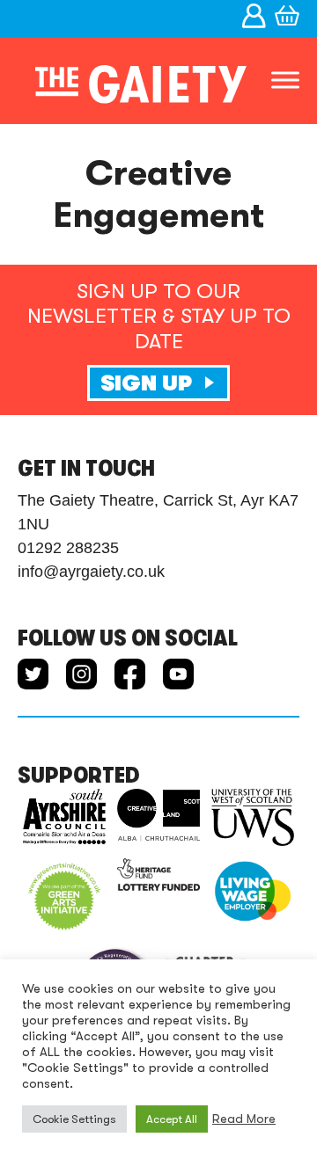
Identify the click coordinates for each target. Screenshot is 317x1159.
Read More (244, 1119)
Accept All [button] (171, 1119)
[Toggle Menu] (285, 80)
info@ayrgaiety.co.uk (91, 571)
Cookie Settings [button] (74, 1119)
